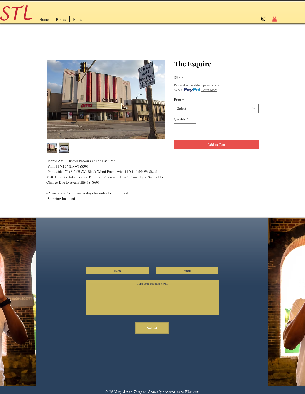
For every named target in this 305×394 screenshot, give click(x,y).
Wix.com (192, 392)
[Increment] (192, 128)
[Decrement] (178, 128)
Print (179, 99)
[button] (274, 19)
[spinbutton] (185, 128)
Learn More (209, 90)
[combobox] (216, 108)
